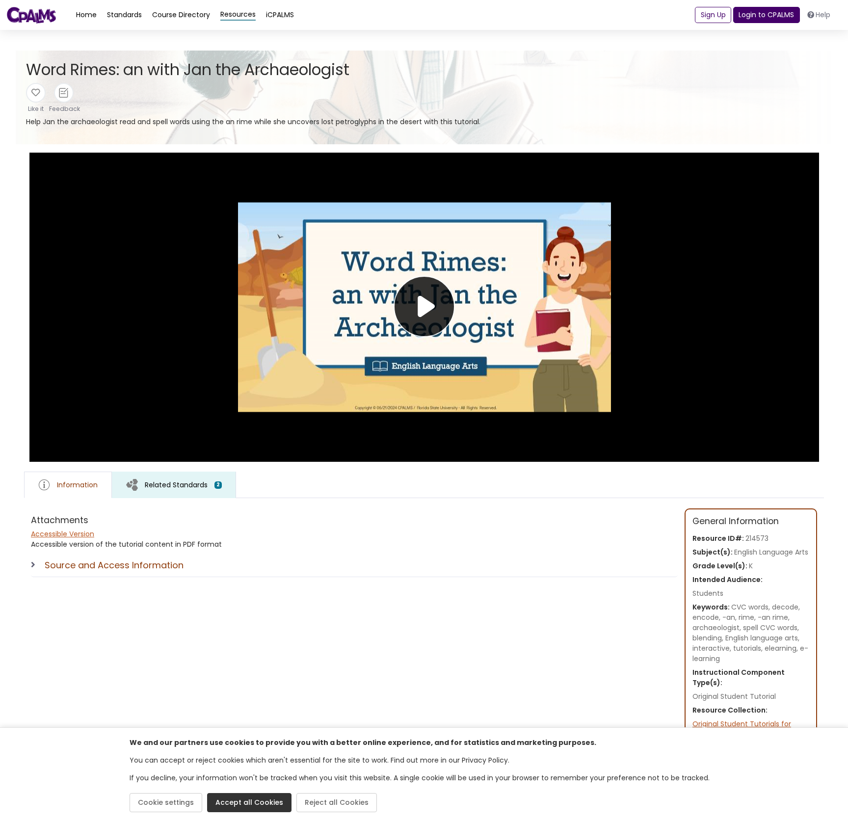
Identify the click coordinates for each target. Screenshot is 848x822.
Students (707, 593)
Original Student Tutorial (734, 696)
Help (823, 15)
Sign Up (713, 15)
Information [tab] (77, 485)
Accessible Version (62, 534)
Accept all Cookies (249, 802)
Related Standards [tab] (182, 485)
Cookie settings (166, 802)
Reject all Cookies (337, 802)
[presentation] (174, 485)
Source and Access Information (114, 565)
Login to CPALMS (766, 15)
